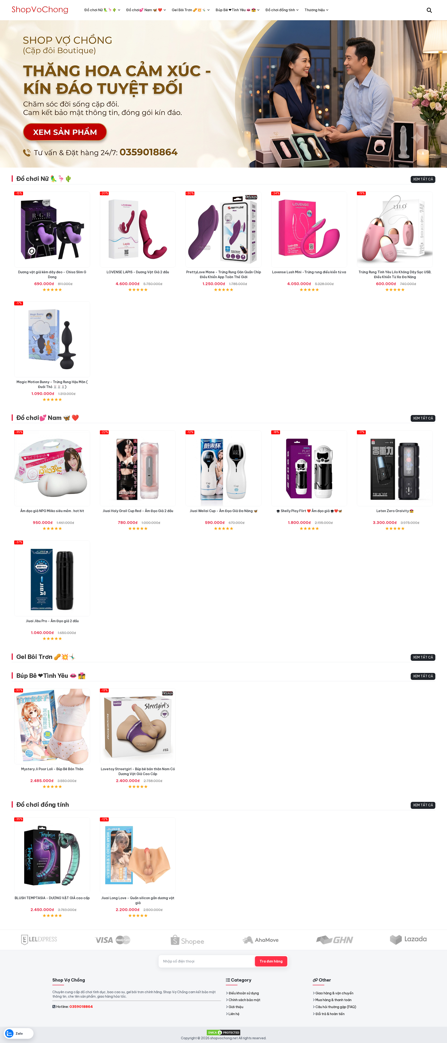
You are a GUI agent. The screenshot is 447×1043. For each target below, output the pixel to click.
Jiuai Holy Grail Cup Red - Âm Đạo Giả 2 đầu (138, 511)
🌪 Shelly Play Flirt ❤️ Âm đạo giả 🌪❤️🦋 (309, 511)
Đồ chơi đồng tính (42, 804)
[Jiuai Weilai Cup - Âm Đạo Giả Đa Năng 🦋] (223, 468)
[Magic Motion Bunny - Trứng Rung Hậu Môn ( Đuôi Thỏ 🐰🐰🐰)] (52, 339)
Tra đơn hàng (271, 961)
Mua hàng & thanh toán (333, 1000)
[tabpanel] (223, 94)
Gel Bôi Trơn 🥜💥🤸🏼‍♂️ (46, 657)
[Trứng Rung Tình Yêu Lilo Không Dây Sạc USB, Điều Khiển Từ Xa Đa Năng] (395, 229)
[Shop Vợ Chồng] (41, 10)
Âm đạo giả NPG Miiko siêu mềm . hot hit (52, 511)
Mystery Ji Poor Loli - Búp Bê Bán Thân (52, 769)
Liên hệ (234, 1014)
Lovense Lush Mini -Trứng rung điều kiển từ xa (309, 272)
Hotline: (74, 1006)
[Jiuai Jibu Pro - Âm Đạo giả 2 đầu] (52, 578)
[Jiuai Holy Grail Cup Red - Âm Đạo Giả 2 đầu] (138, 468)
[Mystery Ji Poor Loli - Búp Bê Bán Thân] (52, 726)
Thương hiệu (315, 10)
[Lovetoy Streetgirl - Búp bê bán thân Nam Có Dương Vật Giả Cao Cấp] (138, 726)
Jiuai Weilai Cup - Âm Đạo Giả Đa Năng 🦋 (223, 511)
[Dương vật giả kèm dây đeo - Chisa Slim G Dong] (52, 229)
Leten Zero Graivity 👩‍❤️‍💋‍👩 (394, 511)
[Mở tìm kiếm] (429, 10)
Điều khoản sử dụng (244, 993)
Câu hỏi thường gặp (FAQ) (335, 1007)
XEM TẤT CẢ (423, 179)
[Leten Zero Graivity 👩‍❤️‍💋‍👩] (395, 468)
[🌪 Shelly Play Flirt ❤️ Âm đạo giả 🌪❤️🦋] (309, 468)
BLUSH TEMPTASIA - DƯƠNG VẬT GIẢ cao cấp (52, 898)
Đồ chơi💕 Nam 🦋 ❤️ (47, 418)
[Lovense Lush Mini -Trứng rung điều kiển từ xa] (309, 229)
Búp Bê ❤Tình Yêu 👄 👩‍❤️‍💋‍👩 (50, 675)
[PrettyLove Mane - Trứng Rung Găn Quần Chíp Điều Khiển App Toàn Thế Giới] (223, 229)
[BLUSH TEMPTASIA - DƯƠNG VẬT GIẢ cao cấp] (52, 855)
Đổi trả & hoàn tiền (330, 1014)
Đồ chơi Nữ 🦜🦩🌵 (44, 178)
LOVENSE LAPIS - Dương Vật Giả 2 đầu (138, 272)
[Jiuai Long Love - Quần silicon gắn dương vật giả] (138, 855)
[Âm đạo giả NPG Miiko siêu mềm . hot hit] (52, 468)
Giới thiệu (236, 1007)
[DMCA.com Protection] (223, 1032)
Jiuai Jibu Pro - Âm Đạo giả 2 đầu (52, 621)
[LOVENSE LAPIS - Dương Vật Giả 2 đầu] (138, 229)
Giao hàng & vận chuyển (334, 993)
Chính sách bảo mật (244, 1000)
